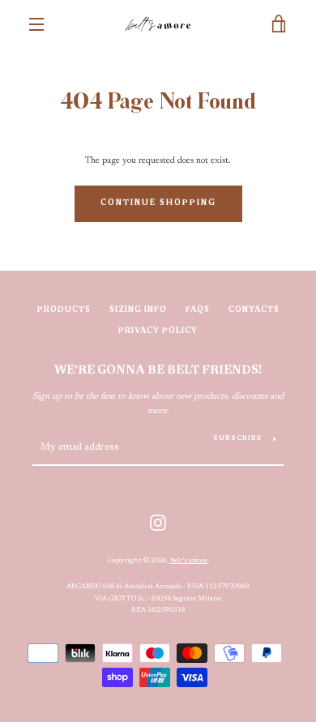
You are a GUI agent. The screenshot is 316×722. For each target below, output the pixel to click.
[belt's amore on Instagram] (158, 522)
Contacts (254, 310)
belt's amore (188, 560)
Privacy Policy (158, 331)
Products (64, 310)
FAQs (198, 310)
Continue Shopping (158, 203)
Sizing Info (138, 310)
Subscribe (237, 438)
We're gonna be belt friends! (158, 371)
